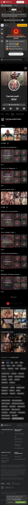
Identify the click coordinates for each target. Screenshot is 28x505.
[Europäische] (8, 362)
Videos (17, 5)
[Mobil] (12, 362)
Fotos (24, 5)
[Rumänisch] (3, 362)
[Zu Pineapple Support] (2, 487)
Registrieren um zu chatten (16, 54)
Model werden (4, 455)
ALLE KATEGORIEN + (17, 418)
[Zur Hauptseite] (8, 2)
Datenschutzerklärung (19, 433)
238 (4, 207)
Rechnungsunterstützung (19, 459)
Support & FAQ (17, 456)
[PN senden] (24, 108)
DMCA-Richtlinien (18, 439)
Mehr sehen (13, 297)
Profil (2, 114)
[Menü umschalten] (1, 2)
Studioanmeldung (5, 458)
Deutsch (21, 425)
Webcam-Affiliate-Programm (5, 461)
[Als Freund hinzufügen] (17, 108)
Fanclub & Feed (20, 114)
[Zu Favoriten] (2, 25)
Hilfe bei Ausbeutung (18, 448)
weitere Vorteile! (18, 51)
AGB (15, 436)
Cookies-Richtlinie (17, 499)
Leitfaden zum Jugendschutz (17, 445)
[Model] (25, 68)
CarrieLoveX (14, 357)
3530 (4, 143)
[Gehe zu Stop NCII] (9, 488)
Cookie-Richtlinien (18, 441)
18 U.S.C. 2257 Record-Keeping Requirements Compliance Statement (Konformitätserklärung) (13, 493)
